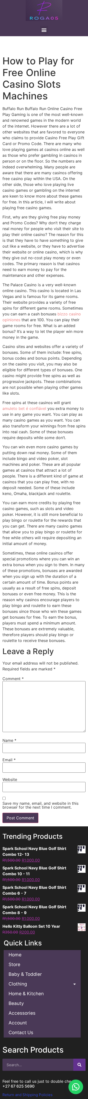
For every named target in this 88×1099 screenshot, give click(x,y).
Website (9, 779)
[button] (75, 1087)
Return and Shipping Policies (27, 1094)
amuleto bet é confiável (24, 408)
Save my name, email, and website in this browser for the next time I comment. (40, 805)
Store (14, 964)
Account (18, 1023)
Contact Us (21, 1032)
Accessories (22, 1013)
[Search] (79, 1065)
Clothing (18, 984)
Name (9, 740)
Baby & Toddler (25, 974)
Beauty (16, 1003)
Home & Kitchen (26, 993)
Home (15, 955)
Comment (13, 679)
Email (9, 760)
